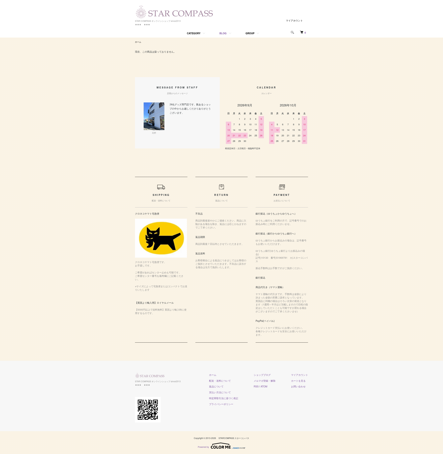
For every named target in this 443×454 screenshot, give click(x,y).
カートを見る (298, 380)
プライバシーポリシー (221, 404)
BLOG (223, 33)
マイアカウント (294, 20)
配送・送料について (220, 380)
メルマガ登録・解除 (264, 380)
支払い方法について (220, 392)
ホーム (138, 41)
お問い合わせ (298, 386)
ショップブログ (262, 374)
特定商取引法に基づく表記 (223, 398)
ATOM (264, 386)
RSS (256, 386)
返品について (216, 386)
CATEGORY (193, 33)
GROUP (250, 33)
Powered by (203, 446)
